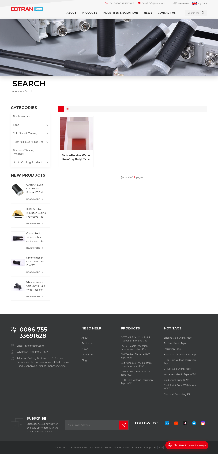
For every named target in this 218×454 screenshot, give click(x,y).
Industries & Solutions (121, 12)
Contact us (167, 12)
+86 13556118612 (39, 352)
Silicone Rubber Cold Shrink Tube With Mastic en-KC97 (35, 286)
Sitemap (118, 447)
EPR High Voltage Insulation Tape (180, 362)
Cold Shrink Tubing (25, 133)
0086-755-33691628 (124, 3)
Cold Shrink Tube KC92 (176, 380)
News (148, 12)
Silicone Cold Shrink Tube (178, 337)
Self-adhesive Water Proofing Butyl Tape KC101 (76, 157)
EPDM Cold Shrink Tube (177, 368)
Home (18, 91)
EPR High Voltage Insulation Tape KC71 (137, 382)
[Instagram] (203, 423)
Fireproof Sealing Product (24, 152)
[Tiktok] (185, 423)
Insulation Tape (172, 349)
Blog (84, 360)
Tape (16, 124)
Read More (33, 199)
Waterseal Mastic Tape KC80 (180, 374)
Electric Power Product (28, 141)
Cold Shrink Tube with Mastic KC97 (180, 387)
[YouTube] (176, 423)
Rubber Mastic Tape (175, 343)
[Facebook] (194, 423)
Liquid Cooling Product (27, 162)
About (71, 12)
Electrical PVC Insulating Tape (180, 354)
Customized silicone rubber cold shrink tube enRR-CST (35, 237)
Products (89, 12)
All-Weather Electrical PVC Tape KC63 (135, 356)
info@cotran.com (158, 3)
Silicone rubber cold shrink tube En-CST (35, 261)
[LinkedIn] (167, 423)
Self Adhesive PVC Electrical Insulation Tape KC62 (136, 364)
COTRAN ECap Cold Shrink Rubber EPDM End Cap (34, 188)
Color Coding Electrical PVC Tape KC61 (136, 373)
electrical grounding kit (177, 394)
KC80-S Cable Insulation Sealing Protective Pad (36, 213)
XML (127, 447)
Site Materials (21, 116)
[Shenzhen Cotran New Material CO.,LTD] (27, 9)
